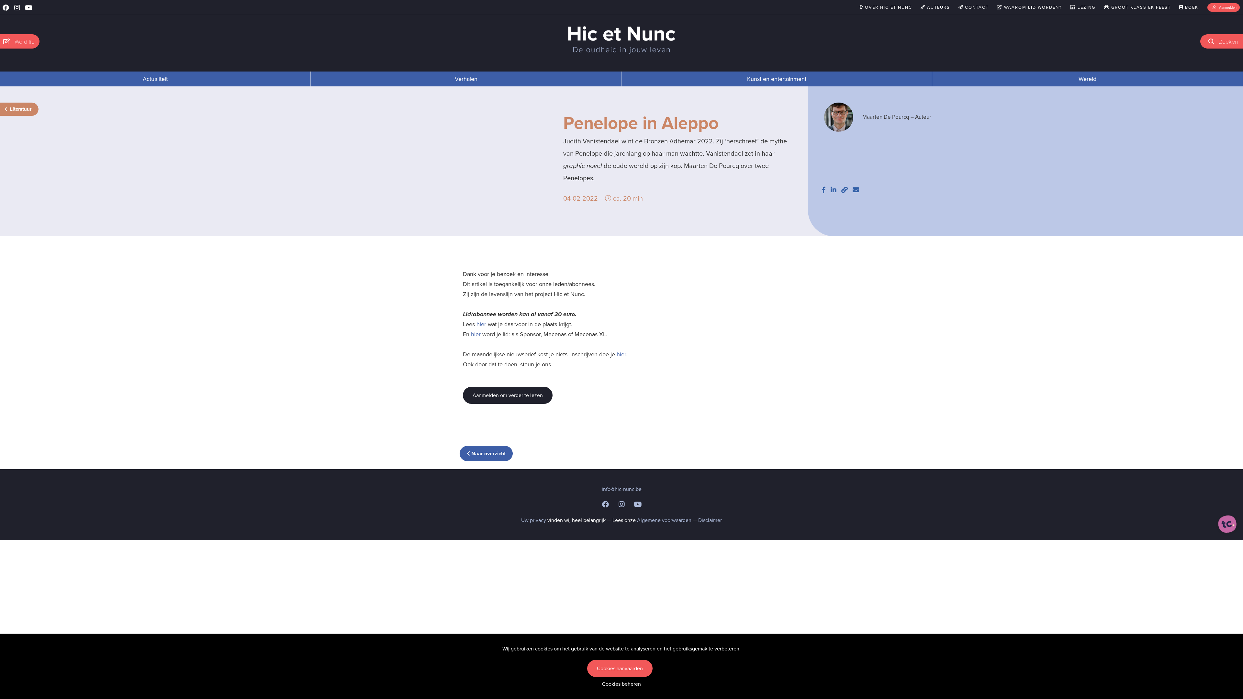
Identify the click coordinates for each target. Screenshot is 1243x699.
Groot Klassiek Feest (1140, 7)
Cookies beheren (621, 684)
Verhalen (466, 79)
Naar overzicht (488, 453)
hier (481, 324)
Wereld (1087, 79)
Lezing (1085, 7)
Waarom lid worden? (1032, 7)
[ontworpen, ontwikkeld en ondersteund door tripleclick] (1227, 524)
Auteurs (937, 7)
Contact (976, 7)
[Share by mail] (856, 190)
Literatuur (20, 109)
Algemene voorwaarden (664, 520)
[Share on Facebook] (824, 190)
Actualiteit (155, 79)
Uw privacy (533, 520)
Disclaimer (710, 520)
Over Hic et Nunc (887, 7)
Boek (1190, 7)
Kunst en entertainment (776, 79)
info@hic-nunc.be (622, 489)
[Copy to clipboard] (844, 190)
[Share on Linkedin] (833, 190)
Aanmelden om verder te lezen (508, 395)
